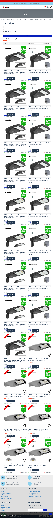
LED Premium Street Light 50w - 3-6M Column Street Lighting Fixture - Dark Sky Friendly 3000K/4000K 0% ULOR (14, 180)
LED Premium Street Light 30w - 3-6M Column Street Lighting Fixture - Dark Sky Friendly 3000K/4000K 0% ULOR (14, 108)
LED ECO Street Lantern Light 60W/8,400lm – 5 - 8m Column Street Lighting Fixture (39, 430)
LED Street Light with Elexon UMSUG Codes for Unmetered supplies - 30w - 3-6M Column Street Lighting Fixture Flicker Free (15, 360)
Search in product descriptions (11, 31)
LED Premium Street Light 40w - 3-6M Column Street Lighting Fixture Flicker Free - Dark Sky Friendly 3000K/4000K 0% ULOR (15, 144)
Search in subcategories (10, 29)
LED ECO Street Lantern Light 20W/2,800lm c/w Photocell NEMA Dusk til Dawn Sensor (15, 464)
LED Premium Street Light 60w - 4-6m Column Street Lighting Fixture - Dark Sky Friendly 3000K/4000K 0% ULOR (14, 216)
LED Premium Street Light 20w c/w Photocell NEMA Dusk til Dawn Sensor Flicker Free (39, 71)
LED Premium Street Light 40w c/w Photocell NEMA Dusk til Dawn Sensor (39, 143)
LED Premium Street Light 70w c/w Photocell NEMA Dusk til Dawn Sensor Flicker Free (39, 251)
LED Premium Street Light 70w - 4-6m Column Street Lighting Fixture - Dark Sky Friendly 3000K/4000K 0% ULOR (14, 252)
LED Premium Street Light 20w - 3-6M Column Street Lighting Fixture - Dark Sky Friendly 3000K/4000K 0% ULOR (14, 72)
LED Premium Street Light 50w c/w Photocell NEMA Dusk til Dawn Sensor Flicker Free (39, 179)
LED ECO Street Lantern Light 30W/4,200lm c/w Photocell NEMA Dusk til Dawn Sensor (39, 464)
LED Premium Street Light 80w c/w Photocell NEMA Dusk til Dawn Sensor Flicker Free (39, 287)
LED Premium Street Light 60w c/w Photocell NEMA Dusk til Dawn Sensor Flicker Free (39, 215)
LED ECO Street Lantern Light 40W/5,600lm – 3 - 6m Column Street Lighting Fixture (39, 395)
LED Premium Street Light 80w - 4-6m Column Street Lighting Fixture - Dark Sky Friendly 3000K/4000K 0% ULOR (14, 288)
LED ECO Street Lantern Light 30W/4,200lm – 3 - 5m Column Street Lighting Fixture (15, 395)
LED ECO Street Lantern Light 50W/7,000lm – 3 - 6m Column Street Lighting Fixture (15, 430)
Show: (46, 43)
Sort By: (30, 43)
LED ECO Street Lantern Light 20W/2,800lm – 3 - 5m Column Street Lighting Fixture (39, 359)
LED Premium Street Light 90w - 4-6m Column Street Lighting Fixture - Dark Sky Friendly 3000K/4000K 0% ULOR (14, 324)
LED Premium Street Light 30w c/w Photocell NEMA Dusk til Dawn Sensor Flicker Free (39, 107)
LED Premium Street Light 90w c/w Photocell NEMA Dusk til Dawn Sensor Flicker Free (39, 323)
